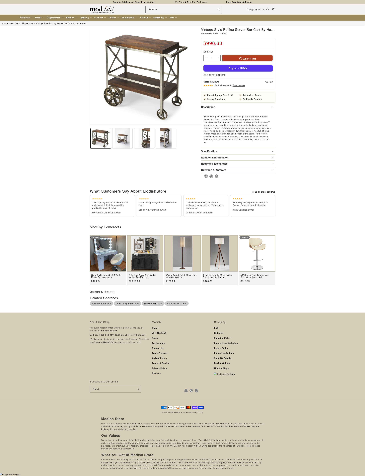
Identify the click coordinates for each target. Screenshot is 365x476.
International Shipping (226, 343)
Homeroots (206, 33)
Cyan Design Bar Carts (127, 303)
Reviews (156, 373)
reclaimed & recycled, (153, 426)
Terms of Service (161, 363)
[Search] (219, 9)
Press (155, 338)
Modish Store (173, 412)
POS (180, 412)
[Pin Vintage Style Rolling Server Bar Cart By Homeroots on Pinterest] (215, 176)
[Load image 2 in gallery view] (122, 138)
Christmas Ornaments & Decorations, (182, 426)
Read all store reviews (263, 191)
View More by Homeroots (102, 291)
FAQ (216, 328)
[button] (274, 9)
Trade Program (159, 353)
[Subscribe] (138, 389)
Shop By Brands (222, 358)
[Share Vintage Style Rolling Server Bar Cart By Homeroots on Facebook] (205, 176)
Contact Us (259, 9)
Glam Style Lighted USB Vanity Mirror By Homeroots (106, 276)
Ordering (218, 333)
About (155, 328)
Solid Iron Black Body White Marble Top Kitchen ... (142, 276)
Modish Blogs (221, 368)
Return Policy (221, 348)
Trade (249, 9)
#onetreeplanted (109, 330)
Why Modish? (159, 333)
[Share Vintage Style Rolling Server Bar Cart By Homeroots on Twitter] (210, 176)
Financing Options (224, 353)
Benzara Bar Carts (101, 303)
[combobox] (184, 9)
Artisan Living (159, 358)
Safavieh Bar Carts (176, 303)
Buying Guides (222, 363)
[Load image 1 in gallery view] (101, 138)
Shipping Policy (222, 338)
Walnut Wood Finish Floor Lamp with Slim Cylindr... (181, 276)
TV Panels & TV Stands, (212, 426)
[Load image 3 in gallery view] (144, 138)
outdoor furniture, (114, 426)
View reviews (239, 85)
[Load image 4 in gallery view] (166, 138)
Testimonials (158, 343)
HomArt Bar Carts (153, 303)
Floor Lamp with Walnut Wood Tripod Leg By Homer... (218, 276)
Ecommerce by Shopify (194, 412)
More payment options (214, 74)
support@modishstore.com (109, 342)
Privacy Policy (159, 368)
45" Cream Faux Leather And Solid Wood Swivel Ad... (255, 276)
